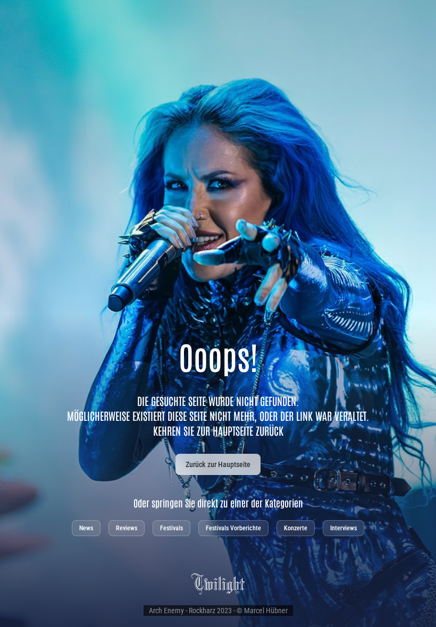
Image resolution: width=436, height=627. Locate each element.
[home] (218, 583)
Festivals (171, 528)
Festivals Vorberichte (233, 528)
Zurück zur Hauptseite (218, 464)
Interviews (343, 528)
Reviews (126, 528)
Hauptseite (233, 430)
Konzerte (295, 528)
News (86, 528)
